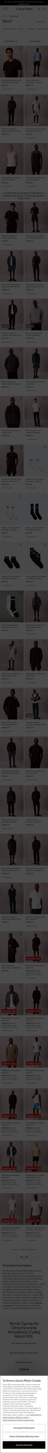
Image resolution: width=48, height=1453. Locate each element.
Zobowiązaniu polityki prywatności (18, 1420)
